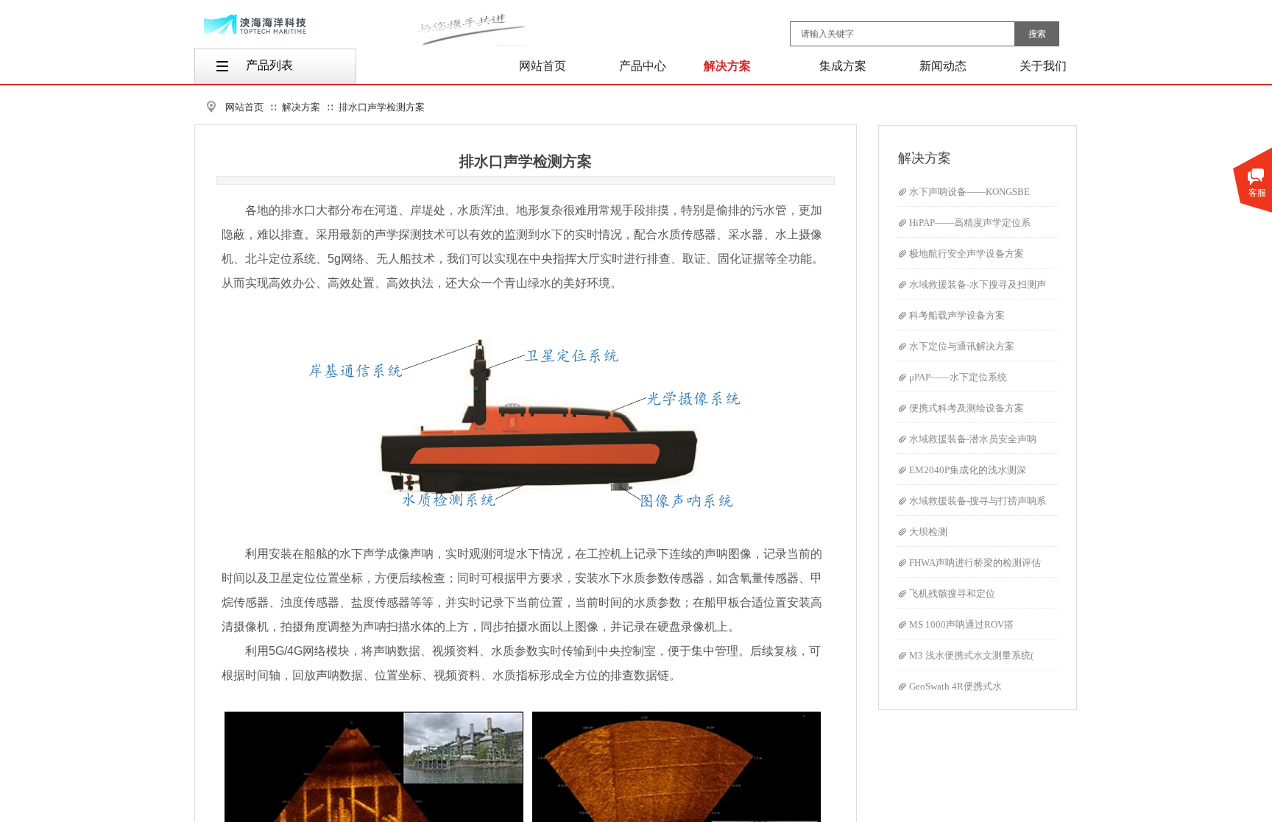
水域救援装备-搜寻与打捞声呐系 (977, 500)
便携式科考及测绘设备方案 (966, 408)
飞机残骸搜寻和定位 (952, 593)
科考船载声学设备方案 (957, 315)
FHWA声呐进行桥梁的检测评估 (975, 562)
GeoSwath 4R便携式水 (955, 686)
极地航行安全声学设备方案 (966, 253)
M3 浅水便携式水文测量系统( (971, 655)
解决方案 (301, 107)
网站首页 (244, 107)
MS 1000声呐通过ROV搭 (961, 624)
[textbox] (902, 33)
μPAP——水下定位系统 (958, 377)
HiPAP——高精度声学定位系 (970, 222)
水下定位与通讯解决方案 (961, 346)
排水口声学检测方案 (382, 107)
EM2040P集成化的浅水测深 (967, 469)
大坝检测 (928, 531)
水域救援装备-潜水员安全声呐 (972, 438)
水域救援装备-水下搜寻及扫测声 (977, 284)
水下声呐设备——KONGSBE (969, 191)
